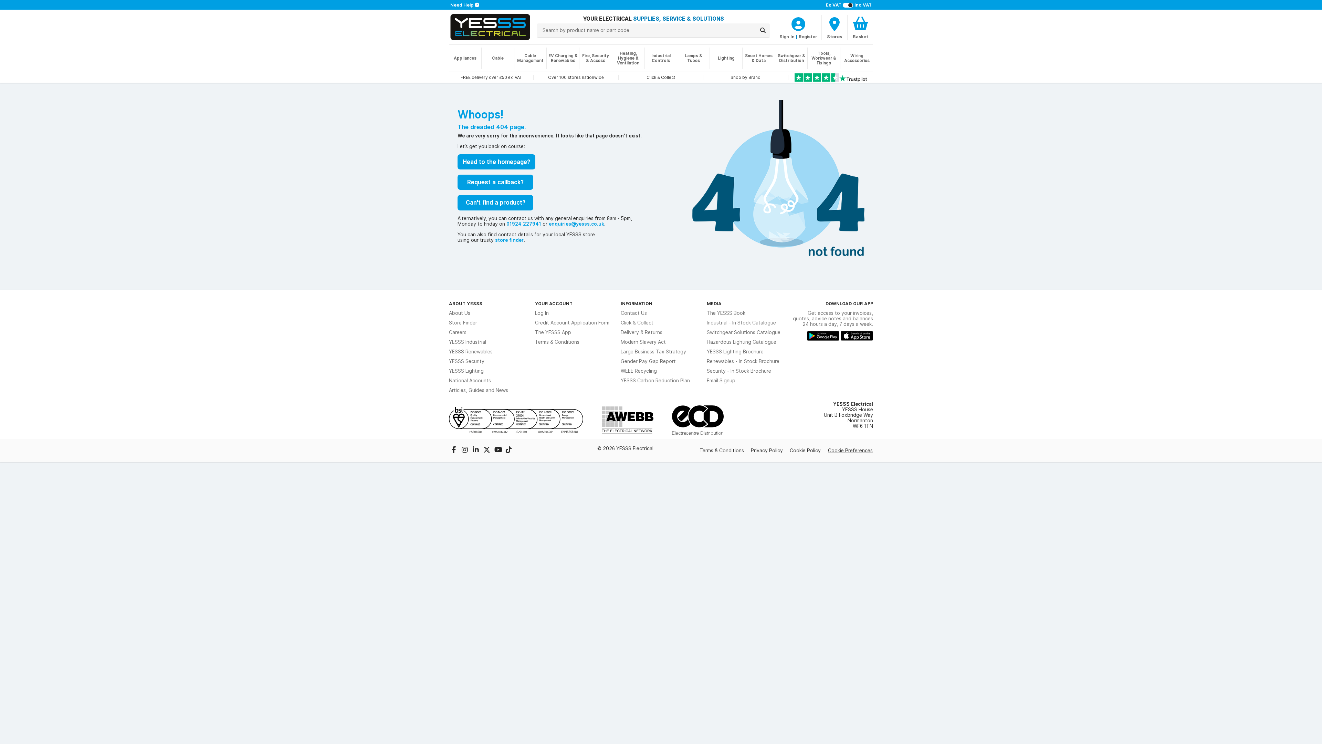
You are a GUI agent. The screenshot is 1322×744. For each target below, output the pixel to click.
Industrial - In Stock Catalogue (741, 323)
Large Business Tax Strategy (653, 351)
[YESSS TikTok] (509, 450)
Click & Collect (637, 323)
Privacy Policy (767, 450)
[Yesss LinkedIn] (476, 450)
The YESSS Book (726, 313)
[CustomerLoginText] (798, 23)
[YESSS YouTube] (498, 450)
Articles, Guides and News (478, 390)
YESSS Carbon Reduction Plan (655, 380)
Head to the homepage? (496, 161)
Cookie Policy (805, 450)
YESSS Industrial (467, 342)
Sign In (787, 36)
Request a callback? (495, 182)
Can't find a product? (495, 202)
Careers (457, 332)
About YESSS (465, 303)
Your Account (554, 303)
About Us (459, 313)
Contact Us (634, 313)
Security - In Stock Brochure (739, 371)
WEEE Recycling (639, 371)
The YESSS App (553, 332)
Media (714, 303)
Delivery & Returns (641, 332)
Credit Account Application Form (572, 323)
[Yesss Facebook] (454, 450)
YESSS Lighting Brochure (735, 351)
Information (636, 303)
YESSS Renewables (471, 351)
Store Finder (463, 323)
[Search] (763, 30)
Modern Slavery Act (643, 342)
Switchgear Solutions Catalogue (743, 332)
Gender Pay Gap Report (648, 361)
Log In (542, 313)
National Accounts (470, 380)
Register (808, 36)
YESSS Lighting (466, 371)
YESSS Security (466, 361)
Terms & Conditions (557, 342)
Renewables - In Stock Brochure (743, 361)
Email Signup (721, 380)
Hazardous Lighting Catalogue (741, 342)
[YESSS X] (487, 450)
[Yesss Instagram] (465, 450)
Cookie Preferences (850, 450)
